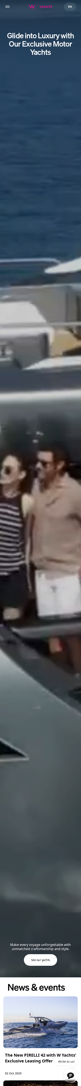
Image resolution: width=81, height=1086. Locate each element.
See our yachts (40, 960)
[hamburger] (7, 6)
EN (70, 6)
